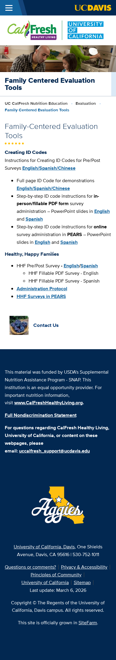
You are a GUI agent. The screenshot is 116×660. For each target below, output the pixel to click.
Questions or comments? (30, 567)
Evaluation (86, 103)
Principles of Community (56, 574)
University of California (45, 582)
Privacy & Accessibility (84, 567)
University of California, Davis (44, 546)
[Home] (55, 29)
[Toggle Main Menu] (9, 7)
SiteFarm (88, 622)
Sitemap (82, 582)
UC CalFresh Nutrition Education (36, 103)
